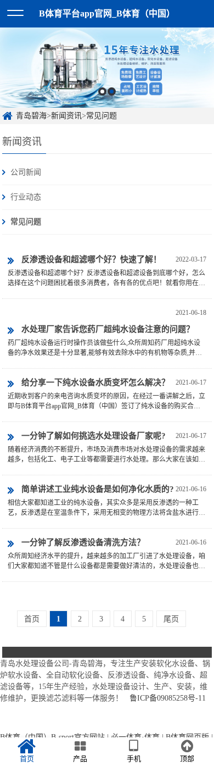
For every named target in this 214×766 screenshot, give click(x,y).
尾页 (171, 619)
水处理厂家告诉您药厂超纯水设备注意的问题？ (107, 329)
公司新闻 (25, 172)
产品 (80, 758)
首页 (32, 619)
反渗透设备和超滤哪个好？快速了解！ (91, 259)
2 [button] (112, 91)
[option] (107, 67)
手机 (134, 758)
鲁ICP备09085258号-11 (167, 698)
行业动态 (25, 197)
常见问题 (101, 116)
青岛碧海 (31, 116)
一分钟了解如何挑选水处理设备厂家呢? (93, 435)
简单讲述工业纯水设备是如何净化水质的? (97, 489)
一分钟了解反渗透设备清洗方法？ (83, 542)
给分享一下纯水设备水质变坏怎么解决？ (95, 382)
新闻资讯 (66, 116)
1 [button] (102, 91)
